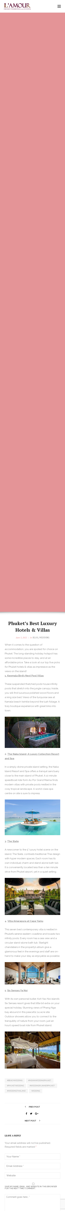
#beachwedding (14, 1080)
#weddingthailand (16, 1091)
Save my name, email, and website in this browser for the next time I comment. (31, 1187)
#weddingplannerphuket (42, 1086)
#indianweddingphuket (39, 1080)
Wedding (44, 637)
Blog (35, 637)
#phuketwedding (15, 1086)
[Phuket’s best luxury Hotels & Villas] (26, 1114)
